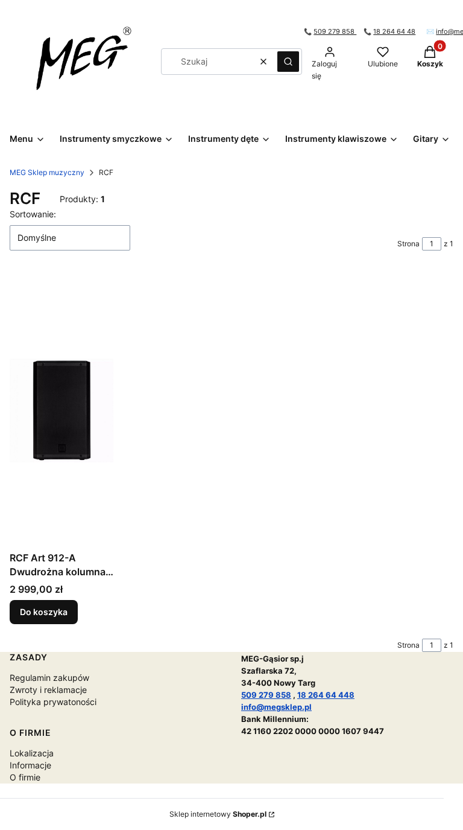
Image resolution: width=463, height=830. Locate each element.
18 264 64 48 (394, 32)
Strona (408, 243)
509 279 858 (334, 32)
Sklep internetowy (217, 814)
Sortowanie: (33, 214)
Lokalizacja (32, 753)
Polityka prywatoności (53, 702)
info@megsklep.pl (276, 707)
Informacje (30, 765)
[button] (288, 61)
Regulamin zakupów (49, 677)
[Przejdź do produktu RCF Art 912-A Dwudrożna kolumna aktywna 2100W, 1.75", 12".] (61, 410)
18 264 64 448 (325, 695)
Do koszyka (44, 612)
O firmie (25, 777)
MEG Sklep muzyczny (47, 172)
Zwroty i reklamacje (48, 690)
